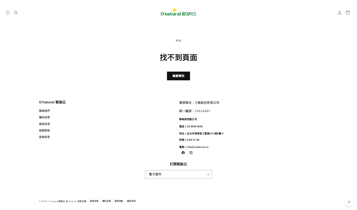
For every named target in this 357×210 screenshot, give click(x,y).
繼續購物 (178, 76)
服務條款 (44, 130)
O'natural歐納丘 (57, 201)
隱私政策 (44, 117)
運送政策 (44, 124)
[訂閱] (208, 174)
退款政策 (44, 137)
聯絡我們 (44, 111)
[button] (8, 13)
